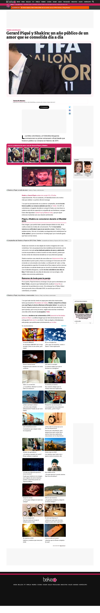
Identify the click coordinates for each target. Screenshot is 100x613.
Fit (25, 585)
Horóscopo (83, 585)
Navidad (75, 585)
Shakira (24, 195)
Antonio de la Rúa (57, 258)
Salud (50, 585)
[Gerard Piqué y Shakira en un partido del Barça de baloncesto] (31, 162)
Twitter (55, 206)
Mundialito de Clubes (41, 303)
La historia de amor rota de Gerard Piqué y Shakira (30, 145)
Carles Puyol (39, 213)
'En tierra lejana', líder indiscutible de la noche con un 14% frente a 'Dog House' (41, 8)
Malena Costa (48, 213)
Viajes (70, 585)
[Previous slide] (76, 312)
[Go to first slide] (90, 312)
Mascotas (64, 585)
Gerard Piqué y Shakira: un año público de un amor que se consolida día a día (45, 4)
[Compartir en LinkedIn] (69, 113)
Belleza (20, 585)
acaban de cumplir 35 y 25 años (46, 195)
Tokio (48, 312)
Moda (15, 585)
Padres (34, 585)
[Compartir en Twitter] (69, 107)
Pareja (28, 585)
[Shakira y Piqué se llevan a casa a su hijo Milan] (64, 162)
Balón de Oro (33, 320)
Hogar (45, 585)
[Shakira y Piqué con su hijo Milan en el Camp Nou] (47, 162)
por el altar (53, 322)
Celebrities (18, 4)
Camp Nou (58, 284)
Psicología (56, 585)
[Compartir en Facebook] (69, 110)
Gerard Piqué (32, 195)
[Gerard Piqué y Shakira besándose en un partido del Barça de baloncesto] (15, 162)
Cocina (39, 585)
